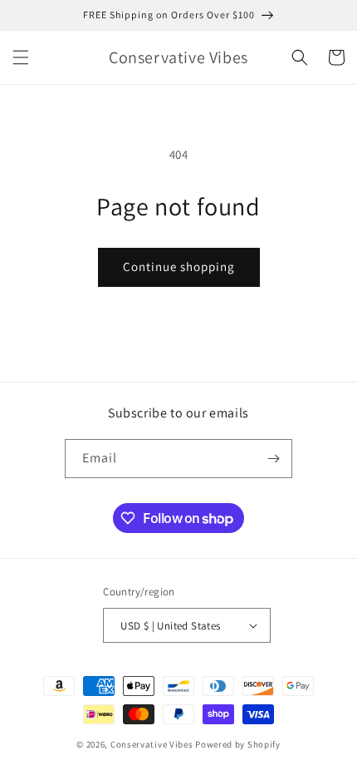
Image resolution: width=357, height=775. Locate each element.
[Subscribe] (273, 458)
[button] (20, 57)
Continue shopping (179, 266)
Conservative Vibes (151, 744)
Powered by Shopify (238, 744)
